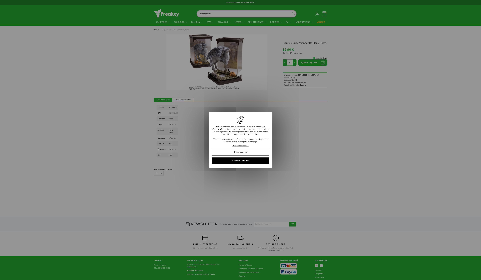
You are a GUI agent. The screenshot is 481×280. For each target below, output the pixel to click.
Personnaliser (240, 152)
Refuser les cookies (240, 146)
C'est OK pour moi (240, 160)
